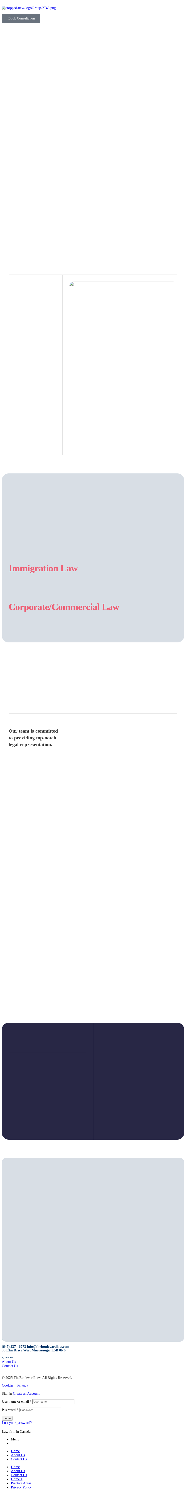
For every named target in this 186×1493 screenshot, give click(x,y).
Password (10, 1410)
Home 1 (16, 1479)
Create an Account (26, 1393)
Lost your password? (17, 1423)
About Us (18, 1455)
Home (15, 1451)
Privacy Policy (21, 1487)
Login (7, 1418)
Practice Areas (21, 1483)
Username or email (17, 1401)
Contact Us (19, 1459)
